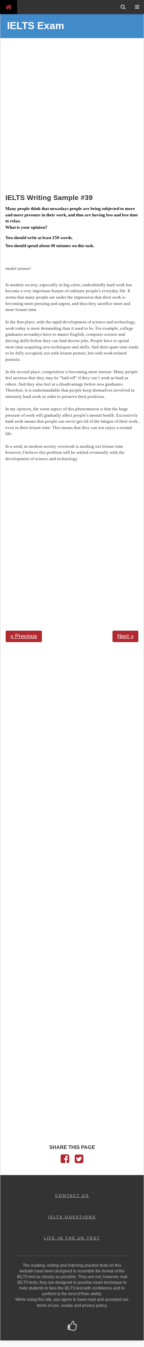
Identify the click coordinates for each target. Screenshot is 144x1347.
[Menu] (137, 7)
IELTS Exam (35, 25)
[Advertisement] (72, 117)
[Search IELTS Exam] (123, 7)
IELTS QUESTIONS (72, 1217)
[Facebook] (65, 1160)
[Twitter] (79, 1160)
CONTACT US (72, 1196)
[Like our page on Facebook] (72, 1327)
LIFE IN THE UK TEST (72, 1238)
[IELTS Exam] (8, 7)
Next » (125, 636)
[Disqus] (72, 732)
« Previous (23, 636)
